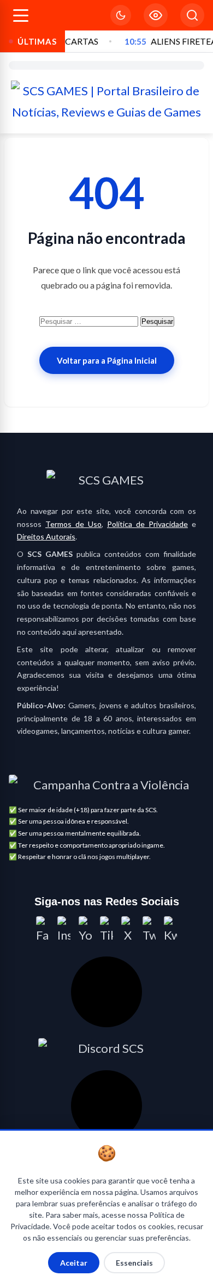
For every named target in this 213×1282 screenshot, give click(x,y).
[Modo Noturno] (120, 15)
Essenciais (134, 1262)
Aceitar (73, 1262)
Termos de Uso (73, 524)
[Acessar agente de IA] (106, 991)
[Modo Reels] (156, 15)
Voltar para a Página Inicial (107, 360)
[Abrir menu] (21, 15)
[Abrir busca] (192, 15)
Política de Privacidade (147, 524)
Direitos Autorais (46, 536)
